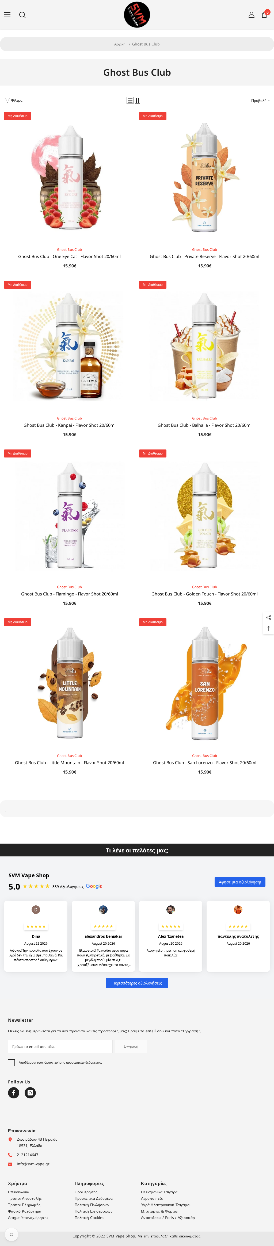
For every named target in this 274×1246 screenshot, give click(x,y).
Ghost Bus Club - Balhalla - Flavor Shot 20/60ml (205, 425)
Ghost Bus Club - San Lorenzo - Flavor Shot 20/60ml (204, 763)
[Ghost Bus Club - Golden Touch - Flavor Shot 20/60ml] (204, 514)
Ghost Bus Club (146, 44)
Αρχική (119, 44)
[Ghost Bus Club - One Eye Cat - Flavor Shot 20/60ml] (69, 177)
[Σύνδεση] (251, 15)
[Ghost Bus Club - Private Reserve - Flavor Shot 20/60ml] (204, 177)
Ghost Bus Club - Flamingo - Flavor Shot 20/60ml (69, 594)
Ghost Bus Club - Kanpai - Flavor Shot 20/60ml (70, 425)
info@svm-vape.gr (33, 1163)
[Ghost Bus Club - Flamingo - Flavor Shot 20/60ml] (69, 514)
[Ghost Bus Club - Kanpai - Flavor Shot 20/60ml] (69, 346)
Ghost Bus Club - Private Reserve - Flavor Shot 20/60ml (204, 256)
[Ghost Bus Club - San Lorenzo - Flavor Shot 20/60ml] (204, 683)
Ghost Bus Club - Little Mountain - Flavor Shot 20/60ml (69, 763)
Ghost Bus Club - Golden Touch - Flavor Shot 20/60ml (204, 594)
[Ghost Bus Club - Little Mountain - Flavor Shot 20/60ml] (69, 683)
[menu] (7, 14)
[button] (130, 100)
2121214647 (27, 1154)
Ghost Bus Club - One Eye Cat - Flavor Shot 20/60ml (69, 256)
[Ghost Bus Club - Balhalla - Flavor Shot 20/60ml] (204, 346)
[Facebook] (13, 1092)
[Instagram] (30, 1092)
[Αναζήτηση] (22, 15)
